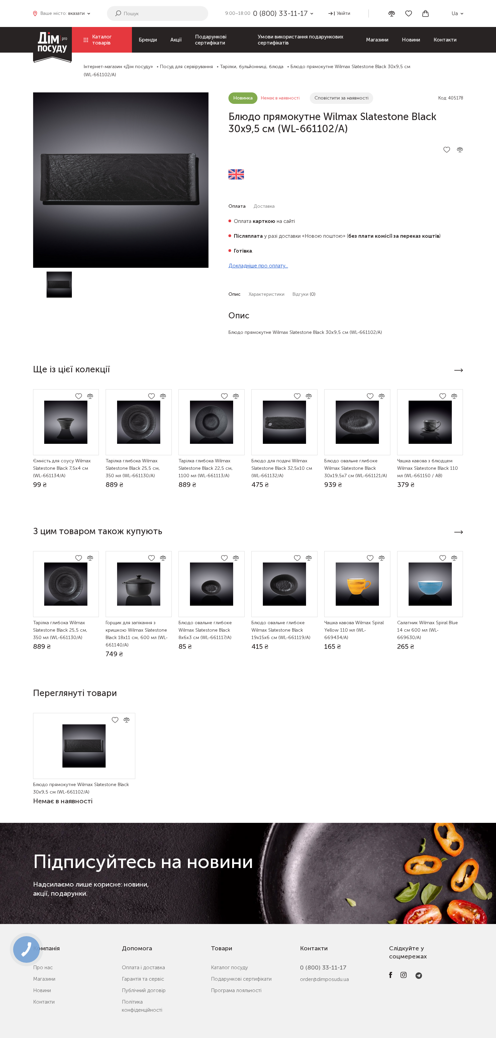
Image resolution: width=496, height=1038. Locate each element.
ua (455, 13)
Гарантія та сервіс (143, 979)
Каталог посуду (229, 967)
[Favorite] (408, 13)
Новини (411, 40)
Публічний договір (144, 990)
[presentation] (458, 370)
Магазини (377, 40)
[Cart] (425, 13)
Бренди (148, 40)
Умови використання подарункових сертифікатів (300, 40)
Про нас (43, 967)
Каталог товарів (102, 40)
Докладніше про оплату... (258, 266)
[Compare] (391, 14)
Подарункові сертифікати (210, 40)
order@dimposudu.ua (324, 979)
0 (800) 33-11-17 (323, 967)
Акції (176, 40)
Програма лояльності (236, 990)
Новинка (243, 98)
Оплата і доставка (143, 967)
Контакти (445, 40)
